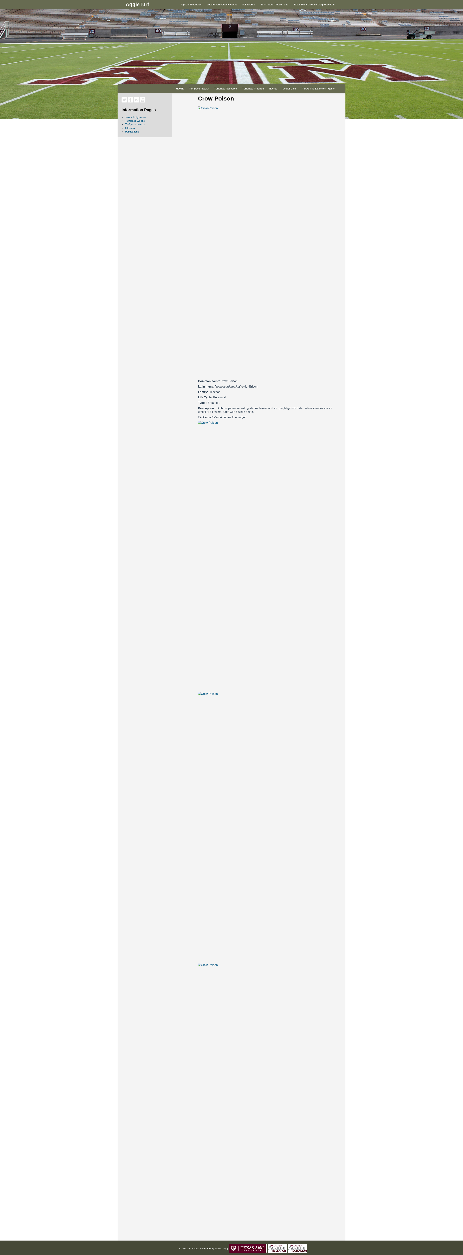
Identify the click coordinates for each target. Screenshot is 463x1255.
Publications (132, 131)
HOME (180, 88)
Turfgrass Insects (135, 124)
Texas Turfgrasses (135, 117)
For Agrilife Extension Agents (318, 88)
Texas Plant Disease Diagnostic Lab (314, 4)
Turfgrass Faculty (199, 88)
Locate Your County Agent (222, 4)
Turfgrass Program (253, 88)
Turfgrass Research (225, 88)
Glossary (130, 128)
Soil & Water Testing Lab (274, 4)
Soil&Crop (220, 1248)
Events (273, 88)
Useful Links (289, 88)
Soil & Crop (248, 4)
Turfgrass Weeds (135, 120)
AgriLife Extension (191, 4)
